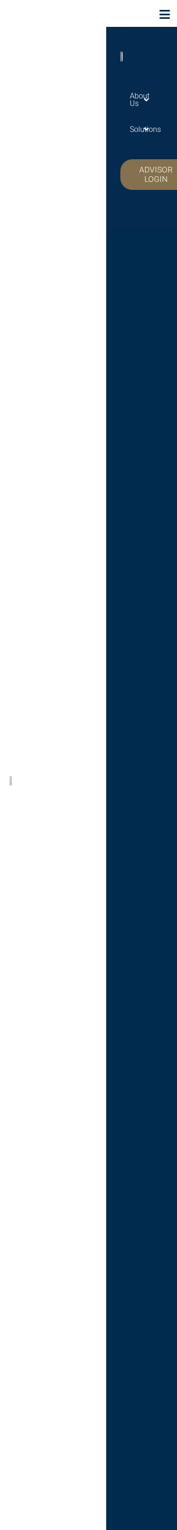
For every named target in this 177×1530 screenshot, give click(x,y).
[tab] (136, 100)
